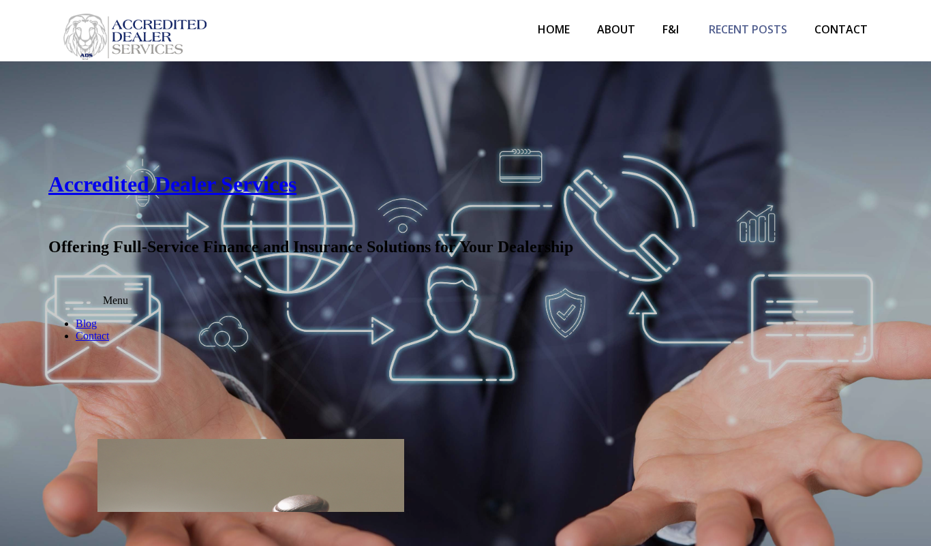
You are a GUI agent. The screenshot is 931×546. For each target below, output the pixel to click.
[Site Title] (135, 31)
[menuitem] (553, 31)
